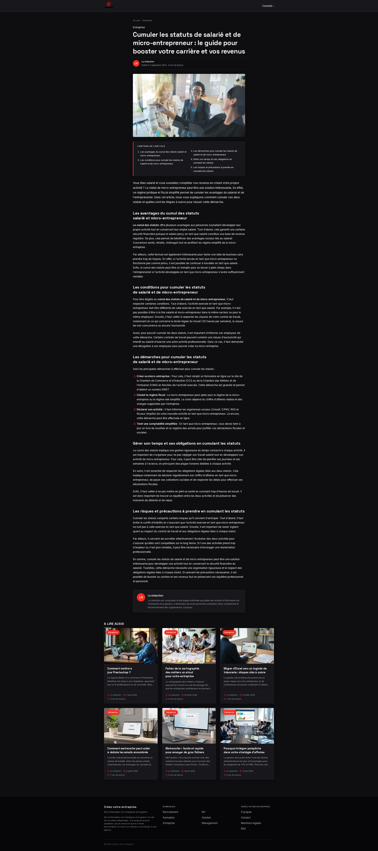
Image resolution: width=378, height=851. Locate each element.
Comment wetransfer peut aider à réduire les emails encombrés (128, 750)
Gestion (206, 817)
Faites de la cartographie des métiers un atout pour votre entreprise (182, 672)
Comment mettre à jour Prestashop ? (119, 670)
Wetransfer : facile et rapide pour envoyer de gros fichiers (185, 750)
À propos (187, 607)
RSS (243, 828)
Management (210, 823)
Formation (169, 817)
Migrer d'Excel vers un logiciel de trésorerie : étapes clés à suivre (245, 670)
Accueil (136, 20)
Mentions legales (251, 823)
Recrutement (170, 812)
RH (203, 812)
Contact (245, 817)
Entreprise (147, 20)
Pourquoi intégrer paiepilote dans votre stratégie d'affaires (244, 750)
